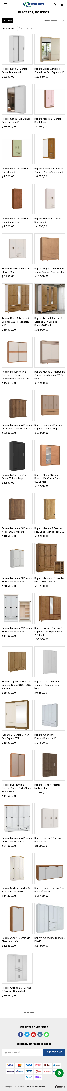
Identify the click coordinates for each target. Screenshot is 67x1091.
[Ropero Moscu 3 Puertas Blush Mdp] (49, 99)
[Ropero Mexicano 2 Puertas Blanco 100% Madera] (17, 608)
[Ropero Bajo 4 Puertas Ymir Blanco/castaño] (49, 868)
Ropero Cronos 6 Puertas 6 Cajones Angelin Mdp (49, 426)
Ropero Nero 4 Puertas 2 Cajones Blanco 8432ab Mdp (48, 685)
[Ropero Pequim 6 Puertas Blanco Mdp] (17, 248)
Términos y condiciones (36, 1087)
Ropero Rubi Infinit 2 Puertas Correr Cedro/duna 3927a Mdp (16, 788)
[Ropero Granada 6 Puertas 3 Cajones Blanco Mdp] (17, 968)
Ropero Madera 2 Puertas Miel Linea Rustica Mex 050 (49, 530)
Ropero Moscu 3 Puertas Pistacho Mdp (15, 170)
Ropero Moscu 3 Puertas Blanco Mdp (47, 220)
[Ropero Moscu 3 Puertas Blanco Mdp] (49, 199)
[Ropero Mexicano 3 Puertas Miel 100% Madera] (49, 558)
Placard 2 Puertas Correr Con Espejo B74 (15, 736)
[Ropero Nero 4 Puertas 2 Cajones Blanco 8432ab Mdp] (49, 661)
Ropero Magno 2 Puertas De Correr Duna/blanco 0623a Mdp (49, 375)
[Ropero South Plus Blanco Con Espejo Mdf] (17, 99)
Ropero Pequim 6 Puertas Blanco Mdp (15, 270)
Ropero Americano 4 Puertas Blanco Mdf (45, 736)
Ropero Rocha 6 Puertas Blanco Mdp (47, 839)
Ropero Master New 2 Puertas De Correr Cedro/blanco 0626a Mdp (15, 375)
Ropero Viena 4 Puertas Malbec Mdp (47, 786)
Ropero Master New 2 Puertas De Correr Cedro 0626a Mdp (47, 478)
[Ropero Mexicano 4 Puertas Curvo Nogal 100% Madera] (17, 405)
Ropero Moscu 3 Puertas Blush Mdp (47, 120)
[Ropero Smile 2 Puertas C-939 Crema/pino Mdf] (17, 868)
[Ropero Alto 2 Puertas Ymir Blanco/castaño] (17, 918)
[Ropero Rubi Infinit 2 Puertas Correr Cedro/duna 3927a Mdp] (17, 765)
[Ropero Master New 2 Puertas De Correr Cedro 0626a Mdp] (49, 455)
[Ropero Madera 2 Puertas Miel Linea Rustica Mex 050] (49, 508)
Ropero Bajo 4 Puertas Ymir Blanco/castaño (49, 889)
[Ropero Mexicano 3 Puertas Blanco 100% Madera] (17, 558)
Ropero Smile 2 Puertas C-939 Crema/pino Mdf (16, 889)
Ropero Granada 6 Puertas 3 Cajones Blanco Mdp (16, 989)
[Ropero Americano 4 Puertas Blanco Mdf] (49, 715)
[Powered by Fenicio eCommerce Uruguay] (60, 1086)
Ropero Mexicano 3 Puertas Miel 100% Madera (49, 580)
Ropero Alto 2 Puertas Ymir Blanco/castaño (16, 939)
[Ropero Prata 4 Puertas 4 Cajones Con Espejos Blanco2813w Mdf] (49, 298)
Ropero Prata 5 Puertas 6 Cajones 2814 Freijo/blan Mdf (15, 322)
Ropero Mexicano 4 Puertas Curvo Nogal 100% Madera (17, 426)
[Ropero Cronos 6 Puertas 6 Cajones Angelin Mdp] (49, 405)
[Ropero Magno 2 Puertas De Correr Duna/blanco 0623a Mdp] (49, 352)
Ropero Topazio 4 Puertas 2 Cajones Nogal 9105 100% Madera (17, 685)
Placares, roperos (26, 28)
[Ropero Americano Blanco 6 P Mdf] (49, 918)
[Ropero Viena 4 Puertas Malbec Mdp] (49, 765)
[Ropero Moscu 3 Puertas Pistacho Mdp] (17, 149)
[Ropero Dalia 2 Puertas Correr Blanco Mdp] (17, 49)
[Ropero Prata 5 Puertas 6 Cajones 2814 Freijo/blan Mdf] (17, 298)
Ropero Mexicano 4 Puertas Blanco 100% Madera (17, 839)
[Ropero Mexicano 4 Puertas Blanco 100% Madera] (17, 818)
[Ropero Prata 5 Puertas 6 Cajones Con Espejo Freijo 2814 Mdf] (49, 608)
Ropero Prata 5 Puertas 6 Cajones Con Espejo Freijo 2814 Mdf (48, 632)
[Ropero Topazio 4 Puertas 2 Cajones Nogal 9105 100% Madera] (17, 661)
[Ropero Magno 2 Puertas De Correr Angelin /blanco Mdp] (49, 248)
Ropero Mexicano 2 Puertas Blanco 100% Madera (17, 630)
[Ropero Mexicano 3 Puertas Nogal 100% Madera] (17, 508)
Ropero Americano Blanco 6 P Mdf (49, 939)
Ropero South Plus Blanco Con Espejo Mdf (16, 120)
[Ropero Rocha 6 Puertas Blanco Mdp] (49, 818)
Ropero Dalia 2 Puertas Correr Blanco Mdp (14, 70)
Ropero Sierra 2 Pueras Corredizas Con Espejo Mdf (49, 70)
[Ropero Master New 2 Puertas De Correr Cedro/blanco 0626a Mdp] (17, 352)
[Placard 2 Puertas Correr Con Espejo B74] (17, 715)
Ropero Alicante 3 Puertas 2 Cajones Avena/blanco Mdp (49, 170)
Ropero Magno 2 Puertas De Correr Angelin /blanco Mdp (49, 270)
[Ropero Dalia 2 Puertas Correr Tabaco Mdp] (17, 455)
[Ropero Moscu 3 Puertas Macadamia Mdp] (17, 199)
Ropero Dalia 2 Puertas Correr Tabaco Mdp (14, 476)
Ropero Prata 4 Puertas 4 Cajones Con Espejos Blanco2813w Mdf (48, 322)
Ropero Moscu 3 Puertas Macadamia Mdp (15, 220)
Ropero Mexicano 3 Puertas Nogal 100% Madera (17, 530)
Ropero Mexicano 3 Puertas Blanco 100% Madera (17, 580)
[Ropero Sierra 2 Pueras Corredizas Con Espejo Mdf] (49, 49)
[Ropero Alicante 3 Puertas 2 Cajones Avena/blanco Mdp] (49, 149)
